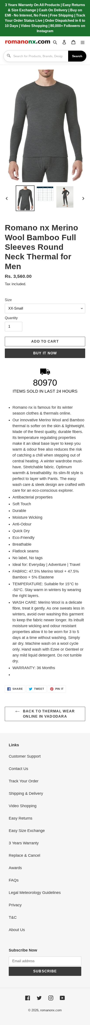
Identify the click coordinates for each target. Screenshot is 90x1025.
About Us (17, 930)
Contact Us (18, 769)
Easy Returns (20, 818)
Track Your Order (23, 781)
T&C (13, 917)
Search (77, 56)
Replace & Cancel (24, 855)
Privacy (15, 905)
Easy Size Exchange (27, 830)
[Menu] (82, 42)
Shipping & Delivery (26, 793)
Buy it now (45, 353)
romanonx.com (51, 1010)
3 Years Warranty (24, 843)
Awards (15, 868)
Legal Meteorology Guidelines (35, 892)
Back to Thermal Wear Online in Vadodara (48, 713)
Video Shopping (22, 806)
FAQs (14, 880)
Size (8, 300)
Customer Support (25, 756)
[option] (25, 198)
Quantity (11, 318)
